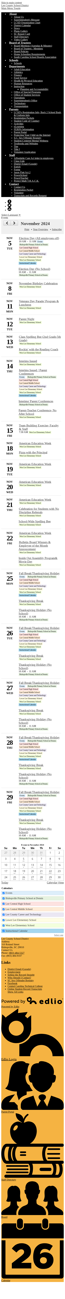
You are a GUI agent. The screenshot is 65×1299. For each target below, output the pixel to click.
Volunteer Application (25, 152)
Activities (18, 123)
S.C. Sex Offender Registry (27, 138)
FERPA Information (24, 129)
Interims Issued (28, 361)
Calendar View (55, 882)
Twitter (9, 205)
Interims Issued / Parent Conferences (33, 372)
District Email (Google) (25, 164)
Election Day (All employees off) (39, 238)
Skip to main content (11, 2)
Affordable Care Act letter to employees (33, 158)
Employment (14, 972)
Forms (17, 169)
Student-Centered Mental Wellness (31, 140)
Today (4, 882)
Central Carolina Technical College (25, 986)
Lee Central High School (18, 903)
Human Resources (23, 83)
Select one (58, 935)
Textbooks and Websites (26, 143)
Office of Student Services (27, 95)
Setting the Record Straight (21, 974)
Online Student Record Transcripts (25, 989)
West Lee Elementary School (20, 925)
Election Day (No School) (34, 269)
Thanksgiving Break (31, 601)
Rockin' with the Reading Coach (38, 349)
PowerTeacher (21, 178)
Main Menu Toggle (11, 8)
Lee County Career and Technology (23, 914)
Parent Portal (20, 132)
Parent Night (26, 319)
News (17, 28)
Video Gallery (21, 39)
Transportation (21, 106)
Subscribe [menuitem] (57, 229)
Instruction (19, 86)
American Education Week (35, 443)
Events (9, 893)
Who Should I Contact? (19, 977)
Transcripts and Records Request (30, 195)
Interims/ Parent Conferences (36, 401)
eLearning (19, 126)
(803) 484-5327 (16, 953)
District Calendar (22, 25)
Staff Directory (21, 36)
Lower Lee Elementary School (21, 920)
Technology (20, 103)
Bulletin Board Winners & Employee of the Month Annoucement (34, 546)
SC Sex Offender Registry (21, 980)
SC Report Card (22, 34)
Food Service (20, 78)
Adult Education (22, 69)
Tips (16, 146)
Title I (17, 149)
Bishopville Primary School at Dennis (24, 898)
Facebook (9, 201)
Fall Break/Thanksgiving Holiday (39, 573)
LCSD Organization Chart (27, 22)
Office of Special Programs (27, 92)
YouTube (9, 209)
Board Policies (21, 51)
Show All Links (15, 991)
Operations (19, 97)
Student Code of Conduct (26, 121)
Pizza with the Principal (33, 452)
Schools (18, 63)
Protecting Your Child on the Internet (32, 135)
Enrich (17, 166)
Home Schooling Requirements (29, 54)
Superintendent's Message (27, 19)
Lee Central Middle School (19, 909)
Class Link (19, 161)
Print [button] (26, 229)
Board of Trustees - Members (28, 48)
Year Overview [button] (40, 229)
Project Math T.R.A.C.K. (26, 181)
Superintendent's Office (25, 100)
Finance (18, 75)
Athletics (18, 72)
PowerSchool (20, 175)
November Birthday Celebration (38, 283)
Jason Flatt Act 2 (22, 172)
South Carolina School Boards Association (35, 57)
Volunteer (19, 192)
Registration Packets (24, 118)
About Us (19, 17)
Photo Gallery (21, 31)
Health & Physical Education (28, 80)
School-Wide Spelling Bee (35, 521)
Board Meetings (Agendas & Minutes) (33, 45)
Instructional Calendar (16, 931)
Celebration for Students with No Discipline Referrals (39, 510)
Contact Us (19, 187)
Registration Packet (23, 190)
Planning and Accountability (34, 89)
